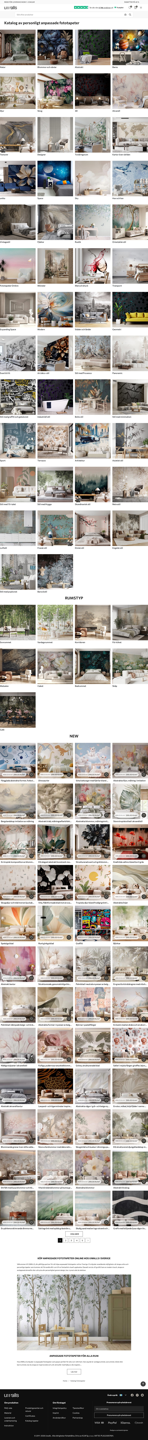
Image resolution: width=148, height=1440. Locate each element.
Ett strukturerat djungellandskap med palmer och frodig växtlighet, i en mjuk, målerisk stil (130, 1147)
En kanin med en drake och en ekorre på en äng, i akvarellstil (130, 1025)
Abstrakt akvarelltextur (12, 1106)
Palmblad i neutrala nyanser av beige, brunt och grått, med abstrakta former (93, 984)
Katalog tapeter (31, 1421)
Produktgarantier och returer (34, 1409)
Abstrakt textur (8, 984)
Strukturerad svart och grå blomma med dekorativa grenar (93, 862)
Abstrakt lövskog (121, 1187)
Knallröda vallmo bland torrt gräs (128, 862)
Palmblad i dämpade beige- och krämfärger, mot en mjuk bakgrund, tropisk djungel (18, 1025)
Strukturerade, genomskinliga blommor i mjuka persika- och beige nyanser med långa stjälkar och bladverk (55, 984)
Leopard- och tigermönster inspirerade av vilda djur (55, 1106)
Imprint (56, 1413)
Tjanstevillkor (78, 1408)
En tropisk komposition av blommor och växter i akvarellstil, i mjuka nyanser (18, 862)
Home (65, 1381)
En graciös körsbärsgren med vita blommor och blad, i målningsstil (130, 984)
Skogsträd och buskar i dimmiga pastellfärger (93, 1147)
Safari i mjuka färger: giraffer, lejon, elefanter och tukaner (130, 1065)
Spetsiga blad (7, 943)
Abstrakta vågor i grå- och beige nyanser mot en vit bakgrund (93, 1106)
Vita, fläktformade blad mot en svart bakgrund (55, 902)
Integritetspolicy (59, 1408)
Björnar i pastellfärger (86, 1025)
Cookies (76, 1413)
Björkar (116, 943)
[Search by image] (125, 14)
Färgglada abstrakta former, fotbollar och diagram (18, 780)
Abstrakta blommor (85, 1187)
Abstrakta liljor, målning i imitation (129, 780)
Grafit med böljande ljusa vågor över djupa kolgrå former (130, 1228)
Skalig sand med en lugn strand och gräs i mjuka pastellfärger (93, 1228)
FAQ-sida (8, 1408)
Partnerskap (78, 1418)
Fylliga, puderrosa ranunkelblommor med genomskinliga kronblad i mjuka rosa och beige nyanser (55, 1065)
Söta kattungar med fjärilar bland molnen (93, 780)
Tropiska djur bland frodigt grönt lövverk (93, 902)
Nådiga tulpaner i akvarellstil (14, 1065)
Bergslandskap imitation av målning (17, 821)
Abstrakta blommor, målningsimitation (93, 821)
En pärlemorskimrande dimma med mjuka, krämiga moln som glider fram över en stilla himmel (18, 1228)
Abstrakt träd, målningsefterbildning (55, 821)
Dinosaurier (43, 780)
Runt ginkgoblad (46, 943)
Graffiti (79, 943)
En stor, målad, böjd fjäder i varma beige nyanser (130, 1106)
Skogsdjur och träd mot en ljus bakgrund (18, 902)
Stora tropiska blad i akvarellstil (128, 821)
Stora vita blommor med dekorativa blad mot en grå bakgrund (55, 1147)
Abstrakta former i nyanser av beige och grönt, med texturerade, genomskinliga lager (55, 1025)
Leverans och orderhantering (10, 1419)
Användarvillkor (59, 1418)
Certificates (30, 1416)
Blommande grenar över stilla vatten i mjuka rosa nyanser (18, 1147)
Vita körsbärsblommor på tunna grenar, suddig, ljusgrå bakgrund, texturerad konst (55, 1187)
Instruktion (9, 1425)
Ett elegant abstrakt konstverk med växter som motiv (55, 862)
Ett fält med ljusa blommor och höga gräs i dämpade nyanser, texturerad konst (18, 1187)
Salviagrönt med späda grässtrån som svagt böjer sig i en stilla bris (55, 1228)
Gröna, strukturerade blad (88, 1065)
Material (7, 1413)
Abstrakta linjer (120, 902)
